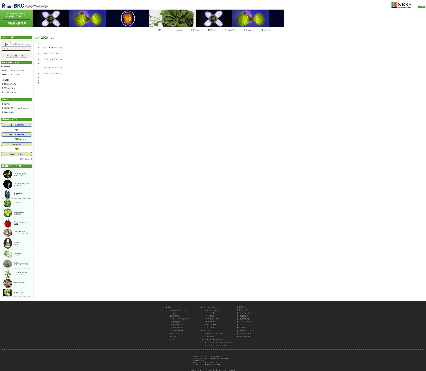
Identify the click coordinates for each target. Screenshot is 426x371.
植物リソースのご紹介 (12, 74)
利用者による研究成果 (213, 325)
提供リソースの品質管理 (213, 339)
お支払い (20, 154)
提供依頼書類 (19, 134)
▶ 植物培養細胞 (211, 322)
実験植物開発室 (211, 370)
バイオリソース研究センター (180, 319)
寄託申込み (212, 30)
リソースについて (176, 30)
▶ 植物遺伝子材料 (212, 319)
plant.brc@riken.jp (212, 364)
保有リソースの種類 (212, 310)
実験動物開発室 (176, 322)
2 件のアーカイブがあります (53, 47)
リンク (172, 339)
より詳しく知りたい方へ (12, 92)
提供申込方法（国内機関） (214, 333)
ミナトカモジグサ (246, 322)
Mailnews (247, 30)
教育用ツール (18, 292)
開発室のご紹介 (9, 88)
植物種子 (7, 104)
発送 (19, 144)
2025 (52, 38)
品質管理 (22, 139)
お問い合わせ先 (265, 30)
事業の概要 (173, 336)
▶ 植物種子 (209, 316)
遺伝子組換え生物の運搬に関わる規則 (218, 342)
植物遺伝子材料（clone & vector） (16, 108)
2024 (45, 37)
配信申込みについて (247, 331)
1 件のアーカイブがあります (52, 53)
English (172, 313)
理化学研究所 (174, 316)
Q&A (242, 325)
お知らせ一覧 (174, 333)
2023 (38, 38)
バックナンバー (245, 333)
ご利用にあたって (26, 159)
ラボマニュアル (229, 30)
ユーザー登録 (19, 125)
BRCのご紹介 (9, 84)
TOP (159, 30)
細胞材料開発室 (176, 325)
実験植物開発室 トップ (178, 310)
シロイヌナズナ (245, 313)
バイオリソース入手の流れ (13, 70)
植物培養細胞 (9, 112)
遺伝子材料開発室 (177, 327)
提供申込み (195, 30)
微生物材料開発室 (177, 330)
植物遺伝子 (244, 316)
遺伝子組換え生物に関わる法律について (219, 345)
